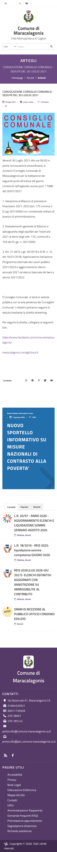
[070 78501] (20, 3)
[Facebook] (39, 381)
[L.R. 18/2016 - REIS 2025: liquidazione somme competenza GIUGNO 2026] (7, 548)
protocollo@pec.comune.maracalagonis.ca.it (29, 741)
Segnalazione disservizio (22, 826)
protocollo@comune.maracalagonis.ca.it (26, 731)
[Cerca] (51, 46)
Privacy (11, 780)
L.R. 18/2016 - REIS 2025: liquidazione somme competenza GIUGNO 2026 (32, 550)
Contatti (12, 800)
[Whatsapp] (26, 381)
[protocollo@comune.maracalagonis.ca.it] (26, 3)
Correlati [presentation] (11, 507)
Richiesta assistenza (19, 831)
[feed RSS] (5, 755)
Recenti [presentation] (37, 507)
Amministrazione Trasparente (24, 810)
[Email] (51, 381)
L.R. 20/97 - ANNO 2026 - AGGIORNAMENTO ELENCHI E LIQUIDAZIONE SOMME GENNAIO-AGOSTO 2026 (34, 522)
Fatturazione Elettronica (21, 790)
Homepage (17, 78)
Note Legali (14, 785)
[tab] (11, 507)
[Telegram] (32, 381)
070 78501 (14, 716)
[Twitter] (45, 381)
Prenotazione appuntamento (24, 821)
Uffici (10, 805)
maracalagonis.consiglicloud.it (20, 352)
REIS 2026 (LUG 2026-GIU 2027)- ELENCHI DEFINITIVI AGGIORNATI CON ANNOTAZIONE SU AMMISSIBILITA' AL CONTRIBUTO (32, 582)
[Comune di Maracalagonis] (28, 16)
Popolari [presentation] (24, 507)
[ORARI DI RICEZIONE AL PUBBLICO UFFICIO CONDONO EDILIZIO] (7, 612)
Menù (5, 3)
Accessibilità (14, 774)
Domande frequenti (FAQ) (22, 816)
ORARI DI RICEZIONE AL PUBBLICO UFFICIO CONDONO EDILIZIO (34, 614)
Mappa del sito (16, 795)
